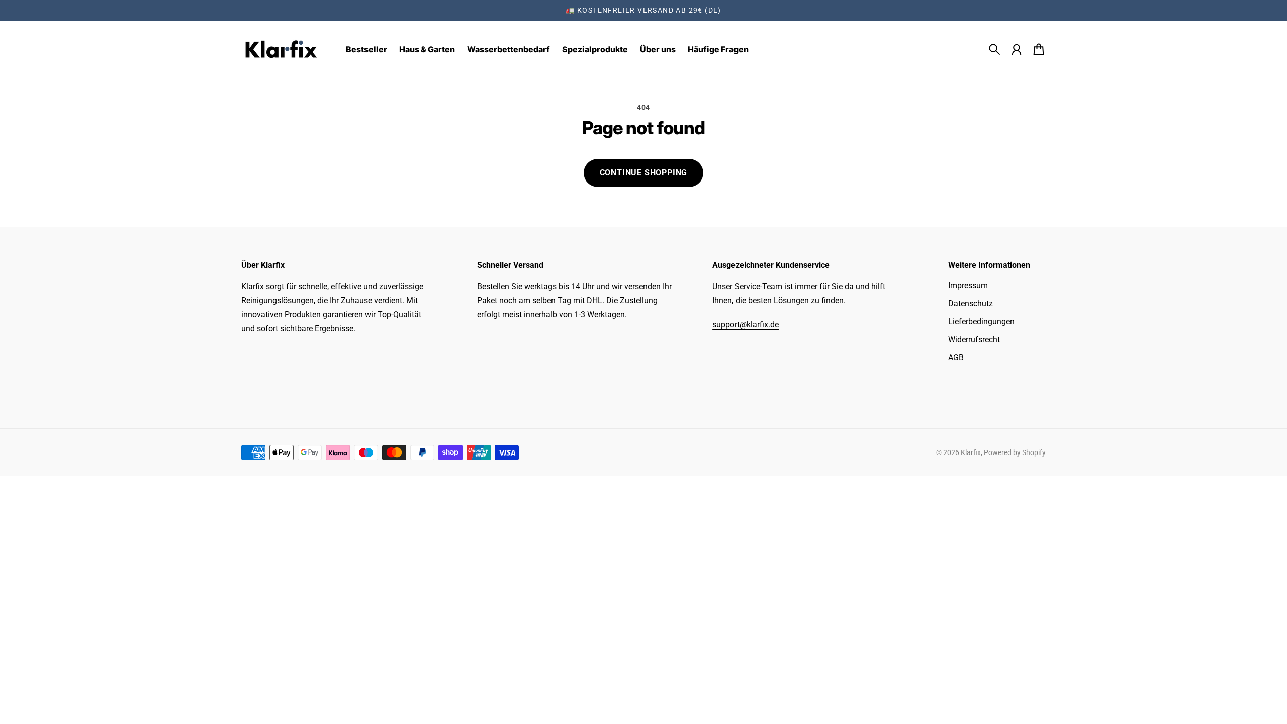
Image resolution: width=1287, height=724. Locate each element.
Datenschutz (970, 303)
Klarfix (971, 452)
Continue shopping (644, 172)
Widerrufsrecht (974, 339)
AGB (956, 358)
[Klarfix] (281, 49)
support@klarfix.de (745, 324)
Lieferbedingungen (981, 321)
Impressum (968, 285)
